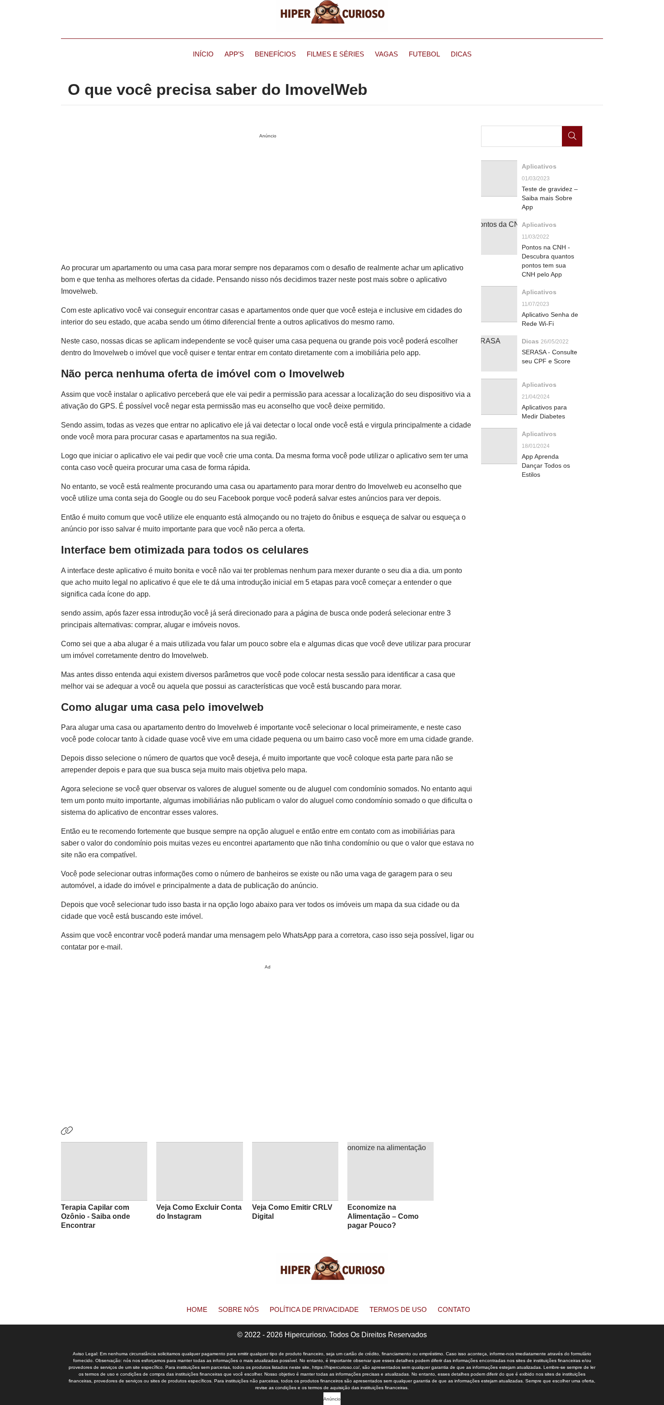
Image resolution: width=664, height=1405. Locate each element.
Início (203, 54)
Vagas (386, 54)
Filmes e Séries (335, 54)
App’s (234, 54)
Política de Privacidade (314, 1309)
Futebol (424, 54)
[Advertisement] (267, 1036)
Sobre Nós (238, 1309)
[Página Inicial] (332, 16)
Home (197, 1309)
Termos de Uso (398, 1309)
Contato (454, 1309)
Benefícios (275, 54)
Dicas (461, 54)
